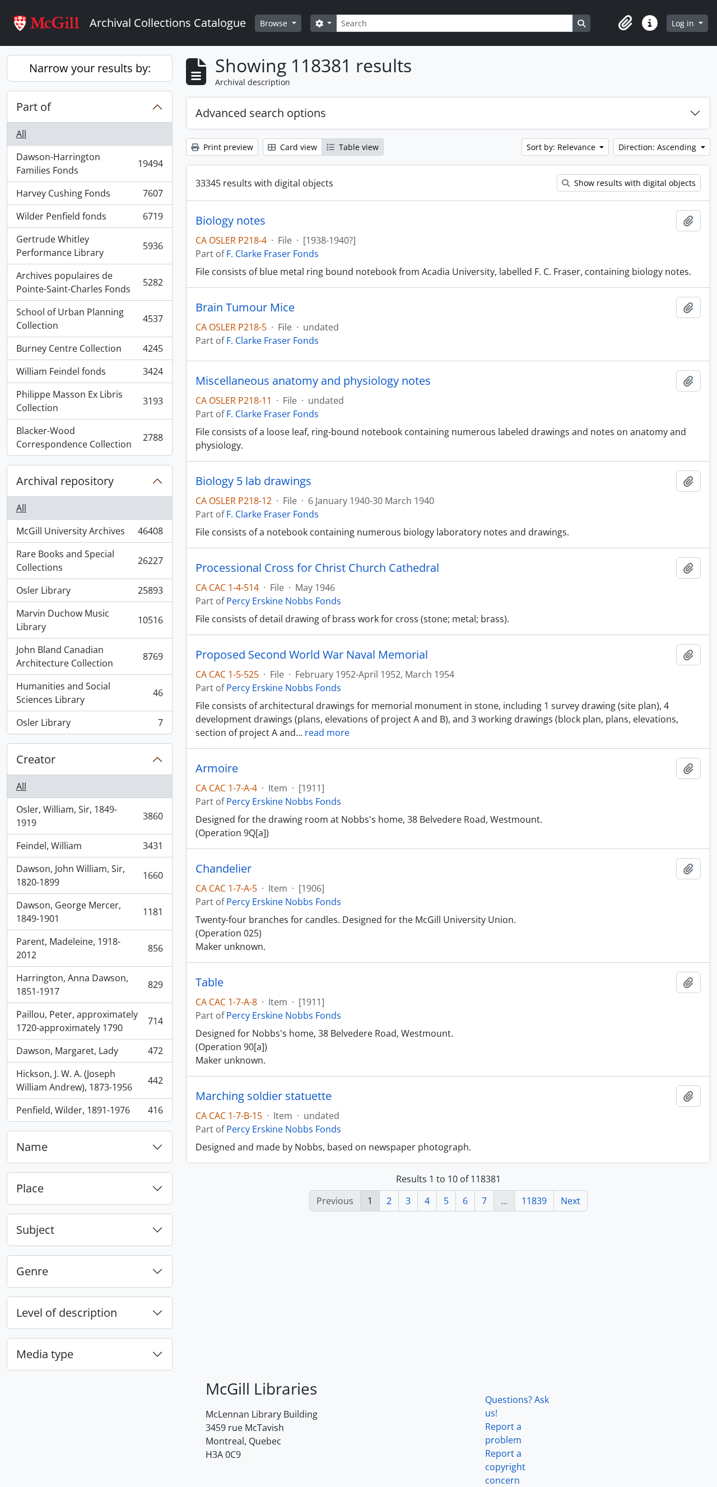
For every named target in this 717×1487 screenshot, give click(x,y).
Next (570, 1201)
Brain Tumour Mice (245, 307)
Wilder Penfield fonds (89, 219)
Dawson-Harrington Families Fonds (89, 163)
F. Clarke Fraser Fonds (272, 254)
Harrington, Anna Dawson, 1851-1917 (89, 984)
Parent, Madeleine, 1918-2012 (89, 948)
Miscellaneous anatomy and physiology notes (313, 381)
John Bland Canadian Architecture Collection (89, 656)
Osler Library (89, 593)
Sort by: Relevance (562, 147)
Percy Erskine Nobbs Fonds (283, 601)
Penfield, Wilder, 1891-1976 (89, 1112)
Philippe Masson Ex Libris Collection (89, 401)
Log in (684, 23)
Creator (35, 759)
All (21, 134)
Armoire (216, 768)
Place (30, 1188)
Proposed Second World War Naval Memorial (311, 654)
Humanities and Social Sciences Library (89, 693)
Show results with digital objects (634, 183)
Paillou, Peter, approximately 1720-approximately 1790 (89, 1021)
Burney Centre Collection (89, 351)
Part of (33, 106)
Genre (32, 1271)
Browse (275, 23)
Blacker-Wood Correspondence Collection (89, 437)
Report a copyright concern (505, 1466)
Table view (358, 147)
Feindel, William (89, 848)
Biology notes (230, 220)
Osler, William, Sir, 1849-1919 (89, 816)
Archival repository (65, 480)
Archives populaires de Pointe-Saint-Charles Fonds (89, 282)
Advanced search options (260, 112)
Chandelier (223, 868)
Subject (35, 1229)
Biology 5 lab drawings (253, 481)
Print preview (227, 147)
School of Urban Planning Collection (89, 319)
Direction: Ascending (658, 147)
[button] (625, 23)
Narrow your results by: (90, 68)
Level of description (66, 1312)
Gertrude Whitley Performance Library (89, 246)
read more (327, 732)
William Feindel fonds (89, 374)
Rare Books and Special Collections (89, 561)
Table (209, 982)
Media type (44, 1354)
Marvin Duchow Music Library (89, 620)
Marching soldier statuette (263, 1096)
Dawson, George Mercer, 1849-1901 (89, 912)
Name (32, 1146)
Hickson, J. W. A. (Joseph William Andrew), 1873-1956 (89, 1080)
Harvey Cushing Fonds (89, 196)
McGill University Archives (89, 534)
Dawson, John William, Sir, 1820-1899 (89, 875)
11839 (534, 1201)
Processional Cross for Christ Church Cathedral (317, 568)
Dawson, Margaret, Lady (89, 1053)
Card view (297, 147)
